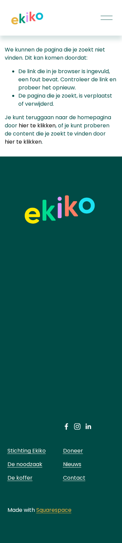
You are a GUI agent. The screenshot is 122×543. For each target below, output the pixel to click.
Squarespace (54, 510)
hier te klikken (37, 125)
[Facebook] (66, 426)
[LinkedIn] (88, 426)
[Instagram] (77, 426)
